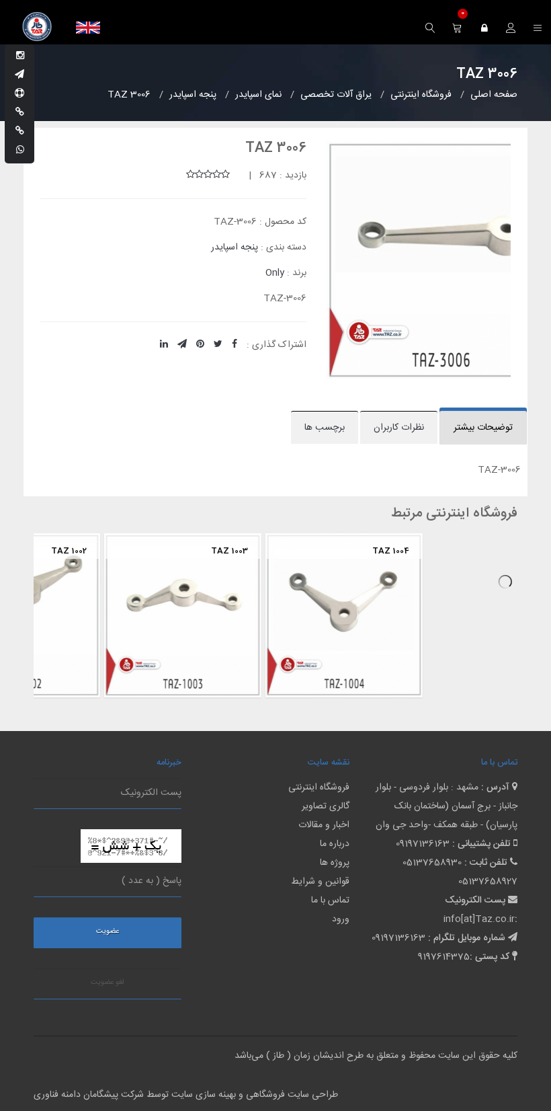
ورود (340, 919)
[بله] (20, 113)
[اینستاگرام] (20, 56)
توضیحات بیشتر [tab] (483, 428)
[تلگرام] (19, 75)
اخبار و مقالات (323, 825)
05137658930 (432, 863)
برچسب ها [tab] (324, 428)
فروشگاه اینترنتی (318, 787)
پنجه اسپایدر (234, 247)
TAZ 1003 (169, 551)
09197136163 (423, 844)
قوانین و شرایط (320, 882)
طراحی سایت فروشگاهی (290, 1095)
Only (274, 273)
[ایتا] (20, 132)
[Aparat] (19, 94)
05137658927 (487, 882)
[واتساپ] (20, 151)
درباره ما (334, 844)
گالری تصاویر (325, 806)
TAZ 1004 (330, 551)
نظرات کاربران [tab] (399, 428)
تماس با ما (330, 900)
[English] (88, 27)
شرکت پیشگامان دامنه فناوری (89, 1095)
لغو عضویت (107, 982)
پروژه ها (334, 863)
